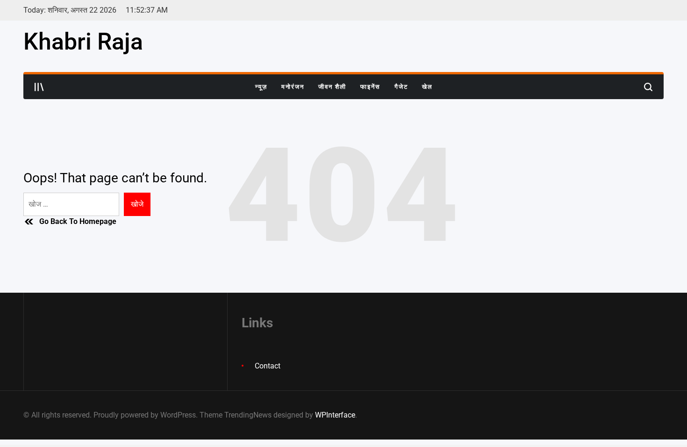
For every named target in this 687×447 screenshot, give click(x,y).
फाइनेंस (370, 86)
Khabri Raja (83, 41)
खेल (427, 86)
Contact (267, 365)
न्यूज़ (261, 86)
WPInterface (335, 415)
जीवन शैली (332, 86)
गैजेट (401, 86)
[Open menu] (39, 87)
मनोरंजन (292, 86)
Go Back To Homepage (77, 221)
